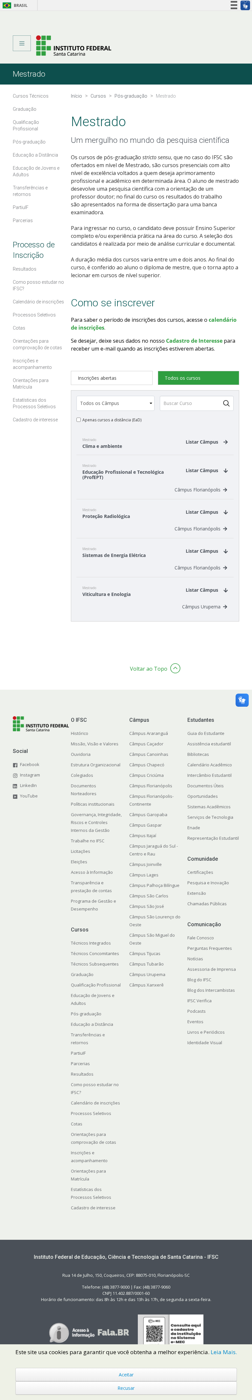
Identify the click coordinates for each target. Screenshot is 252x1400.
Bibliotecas (198, 754)
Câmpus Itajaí (142, 835)
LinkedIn (28, 785)
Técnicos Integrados (91, 943)
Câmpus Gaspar (145, 825)
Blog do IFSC (199, 980)
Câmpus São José (146, 906)
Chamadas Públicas (207, 904)
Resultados (82, 1074)
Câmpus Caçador (146, 744)
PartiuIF (78, 1053)
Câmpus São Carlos (148, 896)
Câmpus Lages (143, 875)
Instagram (30, 775)
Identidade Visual (204, 1042)
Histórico (79, 733)
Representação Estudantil (213, 838)
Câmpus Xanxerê (146, 985)
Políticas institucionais (93, 804)
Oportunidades (202, 796)
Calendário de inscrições (95, 1103)
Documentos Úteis (205, 786)
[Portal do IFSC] (73, 45)
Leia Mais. (224, 1352)
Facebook (29, 764)
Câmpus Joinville (145, 864)
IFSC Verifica (199, 1001)
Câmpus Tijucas (144, 953)
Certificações (200, 872)
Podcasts (196, 1011)
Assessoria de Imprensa (211, 969)
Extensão (196, 893)
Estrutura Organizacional (95, 765)
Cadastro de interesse (93, 1208)
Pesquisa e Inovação (208, 883)
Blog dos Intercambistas (211, 990)
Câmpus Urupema (201, 607)
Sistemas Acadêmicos (209, 807)
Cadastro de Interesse (194, 340)
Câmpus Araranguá (148, 733)
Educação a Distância (92, 1024)
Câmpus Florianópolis (197, 490)
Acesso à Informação (92, 872)
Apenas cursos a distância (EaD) (111, 420)
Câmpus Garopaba (148, 814)
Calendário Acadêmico (209, 765)
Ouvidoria (81, 754)
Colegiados (82, 775)
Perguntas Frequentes (209, 948)
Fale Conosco (200, 938)
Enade (193, 828)
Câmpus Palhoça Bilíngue (154, 885)
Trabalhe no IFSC (87, 841)
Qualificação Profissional (96, 985)
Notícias (195, 959)
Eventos (195, 1022)
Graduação (82, 974)
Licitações (80, 851)
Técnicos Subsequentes (95, 964)
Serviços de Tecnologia (210, 817)
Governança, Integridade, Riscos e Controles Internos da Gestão (96, 822)
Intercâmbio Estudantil (209, 775)
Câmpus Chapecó (146, 765)
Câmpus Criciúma (146, 775)
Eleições (79, 862)
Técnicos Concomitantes (95, 953)
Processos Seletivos (91, 1113)
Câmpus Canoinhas (148, 754)
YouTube (29, 796)
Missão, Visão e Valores (94, 744)
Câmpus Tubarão (146, 964)
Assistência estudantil (209, 744)
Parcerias (80, 1063)
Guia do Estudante (205, 733)
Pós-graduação (86, 1014)
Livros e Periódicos (206, 1032)
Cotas (76, 1124)
